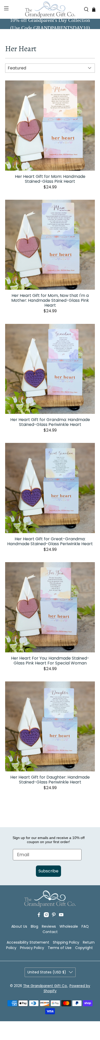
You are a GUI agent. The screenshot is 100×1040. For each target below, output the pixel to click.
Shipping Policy (66, 942)
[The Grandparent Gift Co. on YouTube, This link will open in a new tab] (61, 915)
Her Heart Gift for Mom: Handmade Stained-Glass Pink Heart (50, 179)
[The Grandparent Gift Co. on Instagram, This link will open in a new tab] (46, 915)
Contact (50, 931)
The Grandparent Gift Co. (45, 985)
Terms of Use (60, 947)
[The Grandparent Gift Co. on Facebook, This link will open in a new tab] (38, 915)
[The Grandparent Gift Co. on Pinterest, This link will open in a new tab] (53, 915)
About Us (19, 926)
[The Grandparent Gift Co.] (50, 9)
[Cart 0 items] (93, 9)
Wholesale (68, 926)
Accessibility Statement (28, 942)
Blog (34, 926)
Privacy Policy (32, 947)
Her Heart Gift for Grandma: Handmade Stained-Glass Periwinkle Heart (50, 422)
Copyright (84, 947)
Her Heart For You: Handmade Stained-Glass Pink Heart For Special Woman (50, 660)
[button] (6, 9)
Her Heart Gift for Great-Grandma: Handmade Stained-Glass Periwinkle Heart (50, 541)
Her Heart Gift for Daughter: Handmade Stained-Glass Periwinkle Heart (50, 779)
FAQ (85, 926)
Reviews (49, 926)
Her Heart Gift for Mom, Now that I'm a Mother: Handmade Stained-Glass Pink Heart (50, 300)
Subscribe (48, 871)
